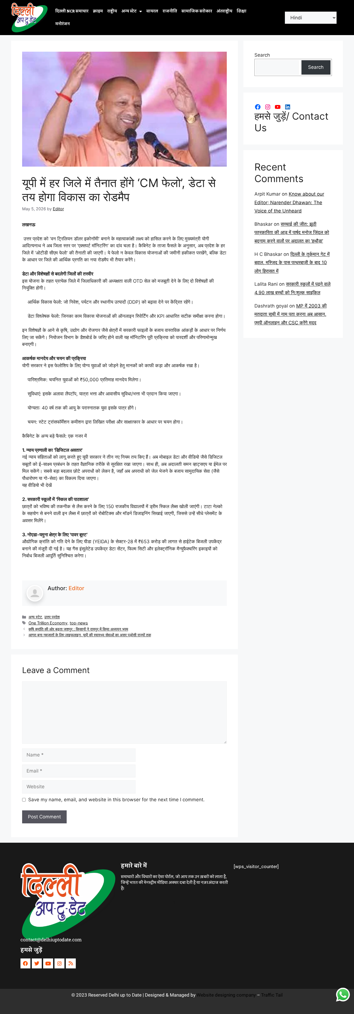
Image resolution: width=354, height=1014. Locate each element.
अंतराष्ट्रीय (224, 11)
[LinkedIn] (287, 107)
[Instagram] (267, 107)
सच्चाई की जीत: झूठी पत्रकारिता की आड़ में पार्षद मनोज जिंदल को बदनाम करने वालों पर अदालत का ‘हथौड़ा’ (291, 232)
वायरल (152, 11)
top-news (79, 623)
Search (262, 55)
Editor (76, 588)
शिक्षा (241, 11)
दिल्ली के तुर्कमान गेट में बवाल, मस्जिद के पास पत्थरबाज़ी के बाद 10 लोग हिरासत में (292, 262)
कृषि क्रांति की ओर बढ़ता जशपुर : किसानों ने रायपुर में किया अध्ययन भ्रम (78, 629)
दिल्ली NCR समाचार (71, 11)
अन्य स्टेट (129, 11)
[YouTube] (277, 107)
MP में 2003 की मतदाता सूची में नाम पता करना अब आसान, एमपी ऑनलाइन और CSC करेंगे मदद (290, 314)
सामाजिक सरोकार (196, 11)
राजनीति (170, 11)
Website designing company (226, 995)
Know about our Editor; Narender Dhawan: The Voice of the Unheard (289, 202)
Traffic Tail (272, 995)
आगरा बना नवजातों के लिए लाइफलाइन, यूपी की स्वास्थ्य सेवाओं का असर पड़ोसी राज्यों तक (89, 634)
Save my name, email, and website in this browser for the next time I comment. (116, 799)
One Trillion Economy (47, 623)
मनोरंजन (62, 24)
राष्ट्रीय (112, 11)
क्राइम (98, 11)
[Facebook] (257, 107)
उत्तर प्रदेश (52, 616)
